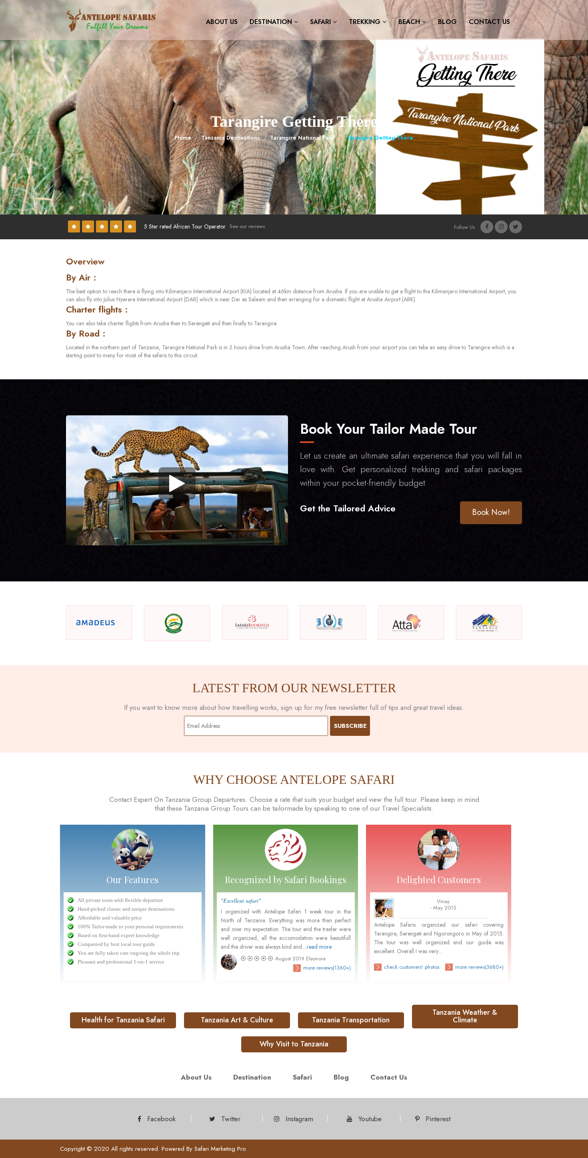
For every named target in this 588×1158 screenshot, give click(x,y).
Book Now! (491, 512)
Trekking (365, 21)
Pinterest (437, 1119)
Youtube (369, 1119)
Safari (321, 21)
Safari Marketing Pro (220, 1148)
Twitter (229, 1119)
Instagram (298, 1119)
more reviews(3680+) (479, 967)
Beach (410, 21)
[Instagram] (501, 226)
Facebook (160, 1119)
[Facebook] (486, 226)
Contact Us (489, 21)
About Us (222, 21)
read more (319, 947)
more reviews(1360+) (327, 968)
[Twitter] (515, 226)
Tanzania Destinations (230, 138)
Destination (272, 21)
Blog (447, 21)
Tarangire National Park (302, 138)
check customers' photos (411, 967)
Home (183, 138)
